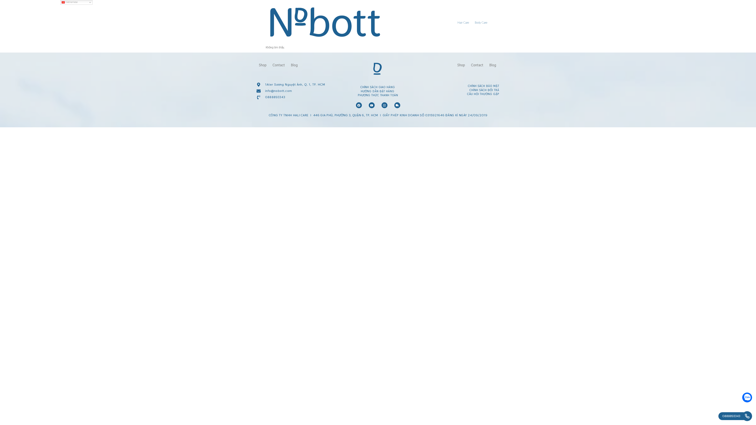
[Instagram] (384, 105)
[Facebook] (359, 105)
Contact (278, 65)
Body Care (481, 22)
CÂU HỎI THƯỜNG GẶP (483, 94)
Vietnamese (71, 2)
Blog (294, 65)
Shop (263, 65)
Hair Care (463, 22)
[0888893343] (747, 416)
